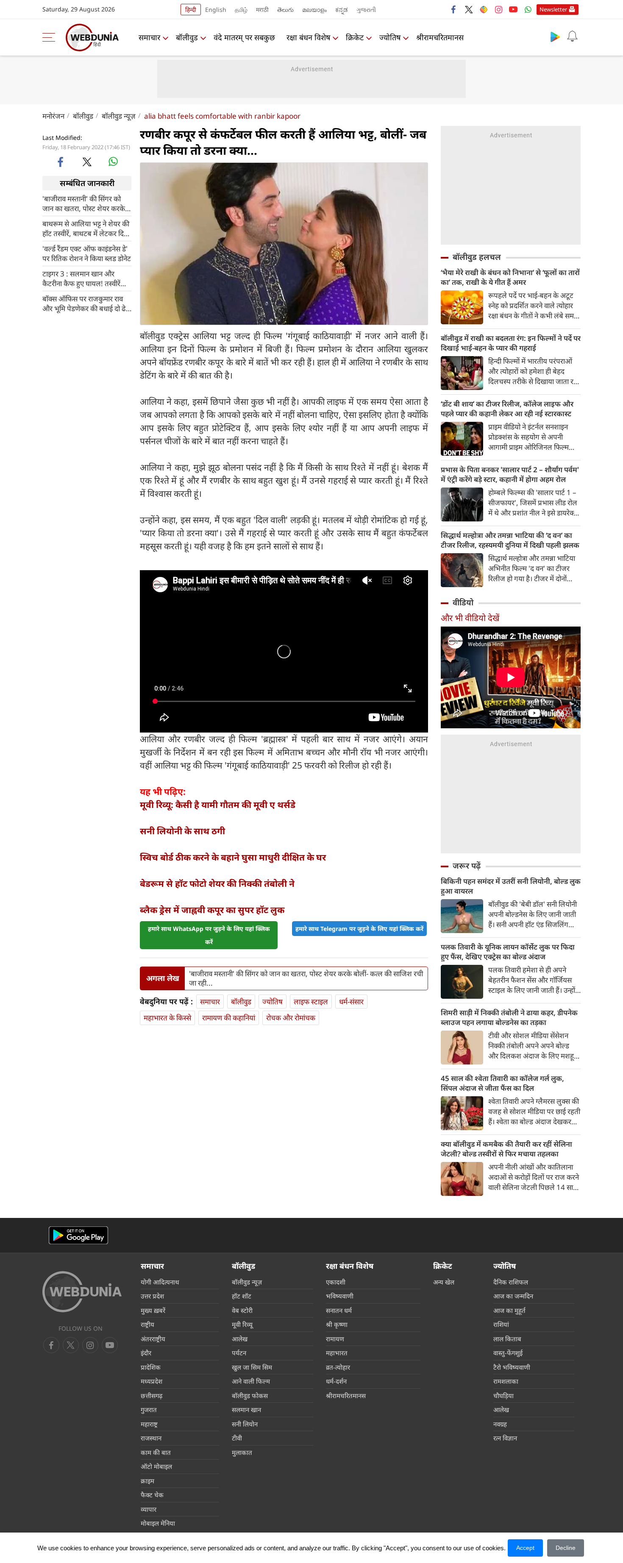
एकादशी (335, 1282)
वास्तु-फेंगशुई (508, 1352)
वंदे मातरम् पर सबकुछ (244, 37)
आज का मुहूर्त (509, 1310)
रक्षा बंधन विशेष (308, 37)
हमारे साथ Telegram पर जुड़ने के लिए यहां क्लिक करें (359, 929)
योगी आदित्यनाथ (160, 1282)
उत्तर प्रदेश (152, 1296)
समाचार (149, 37)
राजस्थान (151, 1438)
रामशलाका (505, 1381)
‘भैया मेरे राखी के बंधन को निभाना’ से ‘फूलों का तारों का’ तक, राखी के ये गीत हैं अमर (510, 277)
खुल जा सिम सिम (252, 1367)
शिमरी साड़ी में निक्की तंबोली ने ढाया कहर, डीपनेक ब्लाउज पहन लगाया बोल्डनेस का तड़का (509, 1017)
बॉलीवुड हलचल (477, 256)
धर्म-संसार (351, 1001)
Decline (566, 1547)
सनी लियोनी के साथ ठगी (182, 831)
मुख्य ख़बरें (153, 1310)
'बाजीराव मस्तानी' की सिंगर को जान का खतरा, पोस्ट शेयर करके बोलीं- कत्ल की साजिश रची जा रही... (83, 203)
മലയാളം (314, 10)
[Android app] (78, 1235)
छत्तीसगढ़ (151, 1395)
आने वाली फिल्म (251, 1381)
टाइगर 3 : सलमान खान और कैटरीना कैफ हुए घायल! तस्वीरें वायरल (81, 278)
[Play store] (555, 36)
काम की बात (156, 1452)
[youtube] (513, 9)
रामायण (335, 1339)
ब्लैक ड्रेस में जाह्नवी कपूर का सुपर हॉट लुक (212, 910)
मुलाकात (242, 1452)
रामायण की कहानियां (228, 1017)
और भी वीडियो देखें (470, 618)
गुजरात (149, 1409)
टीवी (237, 1438)
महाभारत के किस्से (167, 1017)
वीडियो (463, 602)
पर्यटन (239, 1352)
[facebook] (454, 9)
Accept (525, 1547)
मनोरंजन (53, 116)
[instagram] (498, 9)
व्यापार (148, 1509)
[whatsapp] (113, 161)
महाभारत (337, 1352)
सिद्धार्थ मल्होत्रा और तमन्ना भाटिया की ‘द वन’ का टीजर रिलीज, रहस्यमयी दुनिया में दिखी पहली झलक (510, 540)
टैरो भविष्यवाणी (511, 1367)
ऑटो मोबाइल (156, 1466)
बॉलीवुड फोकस (250, 1395)
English (215, 10)
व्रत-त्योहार (338, 1367)
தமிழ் (241, 10)
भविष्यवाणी (339, 1296)
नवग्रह (500, 1424)
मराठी (262, 10)
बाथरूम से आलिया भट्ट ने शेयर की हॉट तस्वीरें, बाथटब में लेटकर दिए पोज (85, 228)
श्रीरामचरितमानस (440, 37)
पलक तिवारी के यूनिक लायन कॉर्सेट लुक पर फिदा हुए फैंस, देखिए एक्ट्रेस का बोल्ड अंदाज (508, 951)
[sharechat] (483, 9)
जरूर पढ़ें (467, 865)
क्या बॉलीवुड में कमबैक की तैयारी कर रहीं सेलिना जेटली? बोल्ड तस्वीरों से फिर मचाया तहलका (506, 1149)
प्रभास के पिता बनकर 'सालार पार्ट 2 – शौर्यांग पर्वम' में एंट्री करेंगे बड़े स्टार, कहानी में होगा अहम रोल (510, 474)
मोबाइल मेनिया (158, 1523)
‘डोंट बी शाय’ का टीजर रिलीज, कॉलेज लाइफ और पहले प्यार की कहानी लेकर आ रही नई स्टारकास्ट (507, 408)
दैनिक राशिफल (510, 1282)
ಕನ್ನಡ (341, 10)
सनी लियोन (245, 1424)
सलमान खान (246, 1409)
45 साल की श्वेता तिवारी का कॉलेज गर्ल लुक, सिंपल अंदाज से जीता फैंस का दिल (502, 1083)
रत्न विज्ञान (505, 1438)
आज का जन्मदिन (513, 1296)
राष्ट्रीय (147, 1324)
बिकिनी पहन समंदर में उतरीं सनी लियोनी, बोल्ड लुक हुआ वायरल (511, 886)
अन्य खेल (443, 1282)
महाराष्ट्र (149, 1424)
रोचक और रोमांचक (290, 1017)
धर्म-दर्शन (336, 1381)
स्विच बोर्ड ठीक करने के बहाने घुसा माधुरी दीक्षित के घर (233, 857)
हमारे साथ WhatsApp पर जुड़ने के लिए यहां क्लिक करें (209, 935)
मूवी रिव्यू (242, 1324)
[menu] (50, 37)
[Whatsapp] (528, 9)
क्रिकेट (355, 37)
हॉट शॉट (241, 1296)
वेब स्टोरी (242, 1310)
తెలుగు (285, 10)
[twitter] (468, 9)
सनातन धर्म (339, 1310)
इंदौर (146, 1352)
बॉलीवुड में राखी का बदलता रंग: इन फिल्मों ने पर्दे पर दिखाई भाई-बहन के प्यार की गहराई (511, 343)
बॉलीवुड (187, 37)
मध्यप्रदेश (151, 1381)
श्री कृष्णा (337, 1324)
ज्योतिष (389, 37)
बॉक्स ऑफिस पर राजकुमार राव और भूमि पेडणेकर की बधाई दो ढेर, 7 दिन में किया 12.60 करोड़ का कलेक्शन (86, 303)
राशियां (501, 1324)
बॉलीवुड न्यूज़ (119, 116)
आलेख (240, 1339)
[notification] (572, 36)
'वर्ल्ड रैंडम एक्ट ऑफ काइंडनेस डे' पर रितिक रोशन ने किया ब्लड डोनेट (86, 253)
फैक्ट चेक (152, 1495)
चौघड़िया (503, 1395)
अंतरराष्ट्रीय (153, 1339)
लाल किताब (507, 1339)
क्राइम (147, 1481)
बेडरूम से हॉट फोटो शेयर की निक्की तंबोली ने (217, 883)
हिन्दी (190, 10)
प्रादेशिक (151, 1367)
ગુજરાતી (366, 10)
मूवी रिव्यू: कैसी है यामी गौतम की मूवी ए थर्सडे (217, 805)
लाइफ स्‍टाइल (311, 1001)
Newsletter (553, 9)
